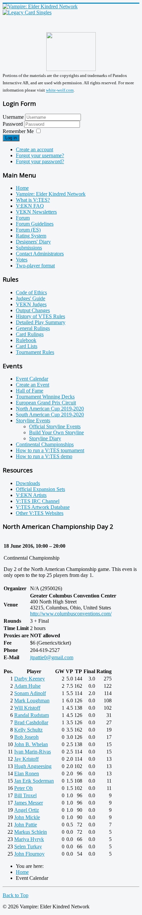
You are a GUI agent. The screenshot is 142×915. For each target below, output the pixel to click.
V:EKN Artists (31, 495)
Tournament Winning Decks (45, 396)
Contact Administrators (40, 253)
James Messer (28, 803)
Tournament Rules (35, 352)
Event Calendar (32, 379)
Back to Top (15, 895)
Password (13, 124)
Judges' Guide (30, 298)
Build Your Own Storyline (56, 432)
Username (13, 117)
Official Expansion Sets (40, 489)
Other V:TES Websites (39, 513)
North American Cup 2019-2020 (50, 408)
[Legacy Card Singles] (27, 12)
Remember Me (18, 131)
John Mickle (27, 817)
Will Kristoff (27, 708)
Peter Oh (23, 788)
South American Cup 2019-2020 (50, 414)
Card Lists (26, 346)
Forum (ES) (28, 230)
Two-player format (35, 265)
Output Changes (33, 310)
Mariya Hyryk (29, 839)
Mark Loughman (32, 700)
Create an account (34, 149)
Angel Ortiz (26, 810)
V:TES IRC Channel (37, 501)
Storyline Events (33, 420)
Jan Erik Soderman (34, 781)
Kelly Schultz (28, 730)
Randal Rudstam (31, 715)
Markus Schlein (30, 832)
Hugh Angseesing (33, 766)
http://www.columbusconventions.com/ (71, 613)
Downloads (28, 483)
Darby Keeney (29, 678)
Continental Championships (45, 444)
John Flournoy (29, 854)
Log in (11, 137)
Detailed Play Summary (40, 322)
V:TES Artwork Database (43, 507)
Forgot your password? (40, 161)
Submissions (29, 247)
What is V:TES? (33, 200)
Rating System (31, 236)
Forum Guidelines (34, 224)
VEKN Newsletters (36, 212)
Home (22, 188)
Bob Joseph (26, 737)
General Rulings (33, 328)
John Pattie (25, 824)
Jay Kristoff (26, 759)
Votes (21, 259)
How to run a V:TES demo (44, 456)
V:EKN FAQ (30, 206)
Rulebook (26, 340)
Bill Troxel (25, 795)
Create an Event (32, 384)
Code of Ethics (31, 292)
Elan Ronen (26, 773)
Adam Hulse (27, 686)
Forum (23, 218)
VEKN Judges (31, 304)
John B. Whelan (31, 744)
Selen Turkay (28, 846)
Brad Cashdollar (31, 722)
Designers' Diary (33, 242)
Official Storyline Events (55, 426)
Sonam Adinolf (30, 693)
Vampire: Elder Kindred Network (51, 194)
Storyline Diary (45, 438)
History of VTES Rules (40, 316)
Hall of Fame (29, 390)
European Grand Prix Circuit (46, 402)
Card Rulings (30, 334)
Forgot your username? (40, 155)
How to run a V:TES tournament (50, 450)
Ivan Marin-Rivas (32, 751)
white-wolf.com (60, 90)
